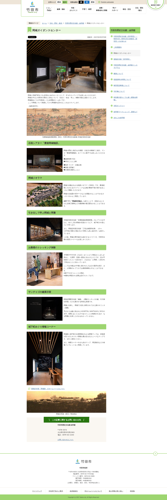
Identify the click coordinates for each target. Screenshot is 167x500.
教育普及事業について (122, 85)
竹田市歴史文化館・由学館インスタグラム (125, 66)
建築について (118, 73)
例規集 (132, 491)
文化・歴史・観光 (139, 9)
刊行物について (119, 91)
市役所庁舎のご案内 (56, 491)
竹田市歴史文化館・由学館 (74, 23)
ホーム (44, 23)
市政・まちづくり (73, 9)
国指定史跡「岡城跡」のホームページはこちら (48, 389)
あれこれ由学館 (119, 118)
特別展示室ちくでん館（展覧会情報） (125, 98)
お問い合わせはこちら (66, 440)
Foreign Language (107, 2)
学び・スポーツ (115, 9)
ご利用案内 (118, 47)
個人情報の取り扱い (116, 491)
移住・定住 (127, 9)
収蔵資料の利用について (122, 79)
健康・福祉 (61, 9)
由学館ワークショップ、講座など (125, 112)
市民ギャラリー (119, 106)
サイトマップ (37, 491)
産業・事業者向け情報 (101, 9)
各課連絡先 (74, 491)
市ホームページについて (93, 491)
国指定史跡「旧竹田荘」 (122, 59)
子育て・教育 (87, 9)
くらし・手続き (49, 9)
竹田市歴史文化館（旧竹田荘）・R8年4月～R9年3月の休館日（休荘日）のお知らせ (125, 38)
